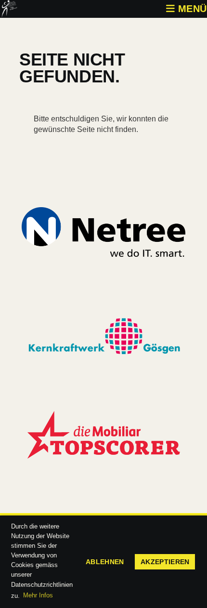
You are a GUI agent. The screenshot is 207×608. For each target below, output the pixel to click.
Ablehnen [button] (105, 562)
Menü (191, 8)
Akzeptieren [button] (165, 562)
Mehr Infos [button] (38, 595)
